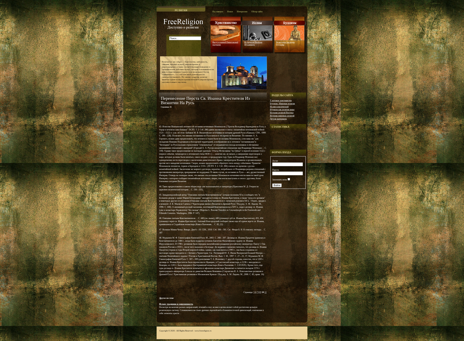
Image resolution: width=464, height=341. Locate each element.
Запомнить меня (279, 179)
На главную (217, 11)
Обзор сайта (256, 11)
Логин (275, 161)
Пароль (275, 170)
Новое (230, 11)
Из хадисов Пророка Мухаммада (253, 43)
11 (265, 292)
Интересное (242, 11)
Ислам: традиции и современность (176, 304)
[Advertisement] (201, 117)
